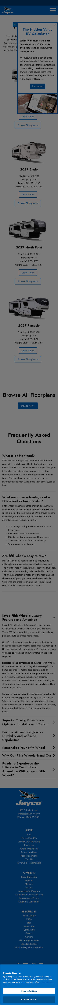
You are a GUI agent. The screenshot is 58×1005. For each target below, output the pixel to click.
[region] (29, 984)
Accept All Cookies (29, 999)
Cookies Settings (29, 991)
